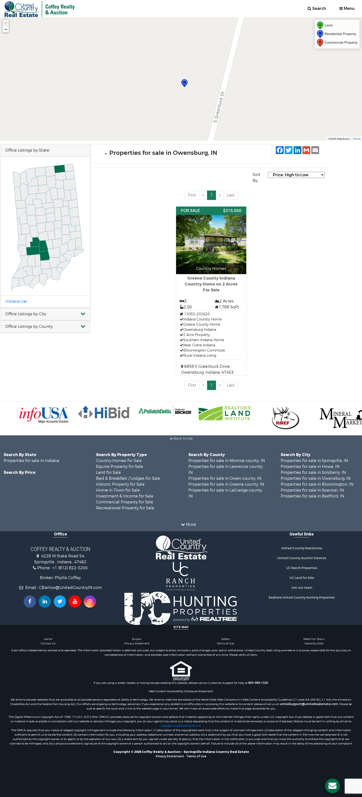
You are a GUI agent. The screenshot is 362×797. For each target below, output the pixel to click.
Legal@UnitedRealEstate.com (181, 726)
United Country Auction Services (301, 558)
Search (318, 8)
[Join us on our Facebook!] (30, 601)
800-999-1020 (258, 683)
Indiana (16, 301)
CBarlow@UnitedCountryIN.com (70, 587)
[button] (45, 314)
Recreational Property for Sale (125, 508)
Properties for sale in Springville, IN (314, 460)
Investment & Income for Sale (124, 496)
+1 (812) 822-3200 (70, 567)
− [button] (5, 29)
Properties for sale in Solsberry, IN (313, 472)
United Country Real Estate (301, 548)
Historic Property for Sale (120, 484)
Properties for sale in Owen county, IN (225, 478)
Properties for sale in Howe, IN (310, 466)
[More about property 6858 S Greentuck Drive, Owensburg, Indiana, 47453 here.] (211, 291)
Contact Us (48, 643)
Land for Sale (108, 472)
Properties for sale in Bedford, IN (312, 496)
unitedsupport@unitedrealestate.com (309, 704)
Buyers (136, 639)
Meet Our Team (314, 639)
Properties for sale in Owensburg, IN (316, 478)
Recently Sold (314, 643)
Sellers (225, 639)
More (190, 524)
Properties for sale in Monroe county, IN (226, 460)
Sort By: (257, 177)
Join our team (301, 588)
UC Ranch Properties (301, 568)
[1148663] (184, 83)
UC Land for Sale (302, 578)
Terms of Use (225, 643)
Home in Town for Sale (118, 490)
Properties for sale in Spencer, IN (312, 490)
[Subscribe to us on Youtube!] (75, 601)
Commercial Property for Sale (124, 502)
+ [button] (5, 22)
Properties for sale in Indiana (31, 460)
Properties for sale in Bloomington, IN (317, 484)
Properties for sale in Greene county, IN (226, 484)
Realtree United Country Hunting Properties (302, 598)
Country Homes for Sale (119, 460)
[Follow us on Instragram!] (90, 601)
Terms (357, 139)
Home (48, 639)
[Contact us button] (332, 786)
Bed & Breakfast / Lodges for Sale (128, 478)
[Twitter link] (60, 601)
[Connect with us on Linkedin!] (45, 601)
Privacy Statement (136, 643)
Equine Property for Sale (119, 466)
